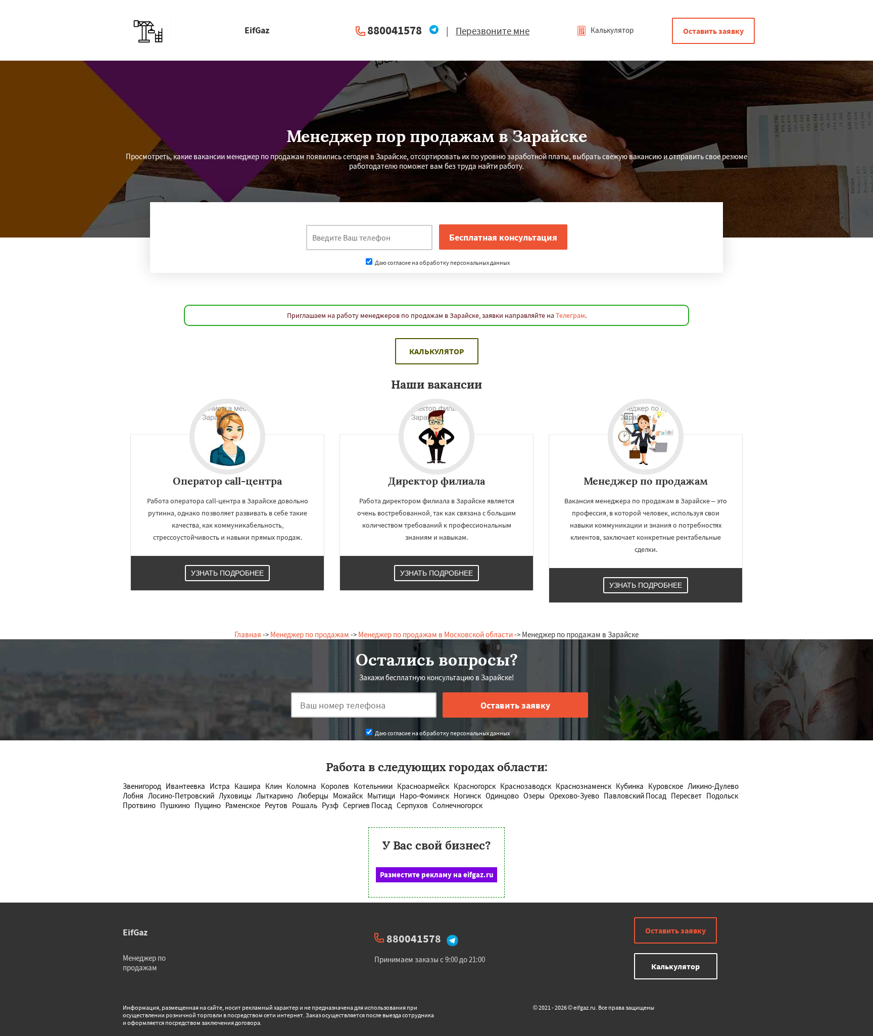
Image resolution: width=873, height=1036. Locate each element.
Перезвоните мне (492, 31)
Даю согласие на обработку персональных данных (442, 262)
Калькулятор (611, 30)
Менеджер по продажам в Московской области (435, 634)
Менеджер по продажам (309, 634)
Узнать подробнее (227, 573)
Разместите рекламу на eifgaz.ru (437, 874)
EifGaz (135, 932)
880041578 (394, 30)
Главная (247, 634)
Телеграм (570, 315)
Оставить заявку (713, 31)
